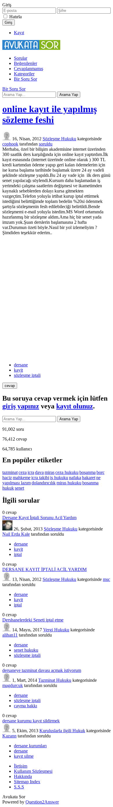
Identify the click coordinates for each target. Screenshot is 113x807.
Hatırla (15, 16)
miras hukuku (69, 482)
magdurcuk (12, 685)
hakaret (88, 477)
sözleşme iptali (27, 375)
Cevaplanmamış (28, 68)
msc (106, 579)
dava (39, 472)
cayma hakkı (25, 705)
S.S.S (19, 786)
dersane (21, 364)
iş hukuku (59, 477)
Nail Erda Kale (16, 534)
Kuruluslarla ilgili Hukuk (62, 730)
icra (31, 472)
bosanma (90, 482)
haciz (7, 477)
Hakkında (23, 776)
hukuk (8, 488)
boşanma (87, 472)
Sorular (20, 58)
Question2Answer (42, 801)
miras (49, 472)
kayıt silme (24, 756)
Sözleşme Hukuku (59, 138)
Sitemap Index (27, 781)
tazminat (10, 472)
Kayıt (19, 32)
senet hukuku (26, 650)
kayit (18, 370)
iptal (18, 554)
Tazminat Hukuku (54, 680)
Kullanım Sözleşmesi (33, 771)
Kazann (9, 735)
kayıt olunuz (74, 406)
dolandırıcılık (44, 482)
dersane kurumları (30, 745)
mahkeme (21, 477)
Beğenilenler (25, 63)
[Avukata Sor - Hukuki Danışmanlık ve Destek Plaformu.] (31, 48)
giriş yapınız (20, 406)
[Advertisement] (56, 298)
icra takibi (40, 477)
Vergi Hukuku (56, 629)
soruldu (45, 143)
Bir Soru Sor (25, 79)
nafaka (75, 477)
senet (19, 488)
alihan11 (10, 634)
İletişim (20, 766)
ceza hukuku (67, 472)
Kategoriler (24, 73)
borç (100, 472)
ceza (23, 472)
